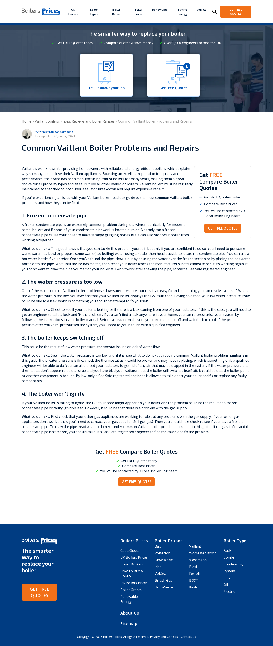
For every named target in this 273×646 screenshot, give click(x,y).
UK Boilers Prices (134, 557)
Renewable (160, 9)
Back (227, 550)
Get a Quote (129, 550)
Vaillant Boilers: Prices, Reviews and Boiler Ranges (75, 121)
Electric (229, 591)
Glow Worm (164, 560)
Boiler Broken (131, 564)
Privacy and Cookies (164, 637)
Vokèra (160, 573)
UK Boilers (73, 12)
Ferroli (194, 573)
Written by (54, 132)
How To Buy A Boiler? (131, 573)
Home (26, 121)
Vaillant (195, 546)
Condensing (233, 564)
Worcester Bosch (202, 553)
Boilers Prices (134, 540)
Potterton (162, 553)
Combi (229, 557)
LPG (227, 577)
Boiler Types (94, 12)
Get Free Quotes (235, 12)
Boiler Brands (169, 540)
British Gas (163, 580)
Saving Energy (182, 12)
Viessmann (198, 560)
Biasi (193, 566)
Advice (201, 9)
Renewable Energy (129, 599)
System (229, 571)
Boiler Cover (138, 12)
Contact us (188, 637)
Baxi (158, 546)
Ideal (158, 566)
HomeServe (164, 587)
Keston (194, 587)
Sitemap (128, 623)
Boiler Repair (116, 12)
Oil (226, 584)
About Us (129, 613)
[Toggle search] (214, 12)
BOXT (193, 580)
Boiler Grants (131, 589)
